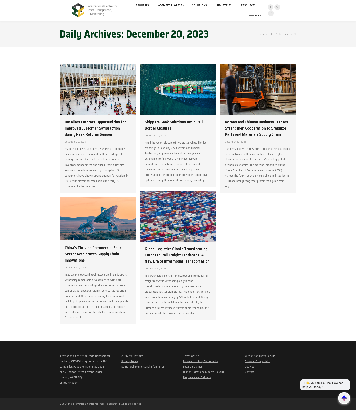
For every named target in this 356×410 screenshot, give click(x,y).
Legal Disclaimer (192, 366)
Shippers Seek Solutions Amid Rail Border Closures (174, 125)
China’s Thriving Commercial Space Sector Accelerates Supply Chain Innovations (94, 253)
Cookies (249, 366)
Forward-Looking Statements (200, 361)
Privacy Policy (129, 361)
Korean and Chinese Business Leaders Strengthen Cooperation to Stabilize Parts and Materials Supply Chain (256, 128)
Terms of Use (191, 355)
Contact (249, 372)
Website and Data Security (260, 355)
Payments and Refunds (197, 377)
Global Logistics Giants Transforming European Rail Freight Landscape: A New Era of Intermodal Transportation (177, 254)
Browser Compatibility (258, 361)
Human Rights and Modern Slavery (203, 372)
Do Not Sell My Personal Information (143, 366)
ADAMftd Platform (132, 355)
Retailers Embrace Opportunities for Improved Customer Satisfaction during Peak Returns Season (95, 128)
